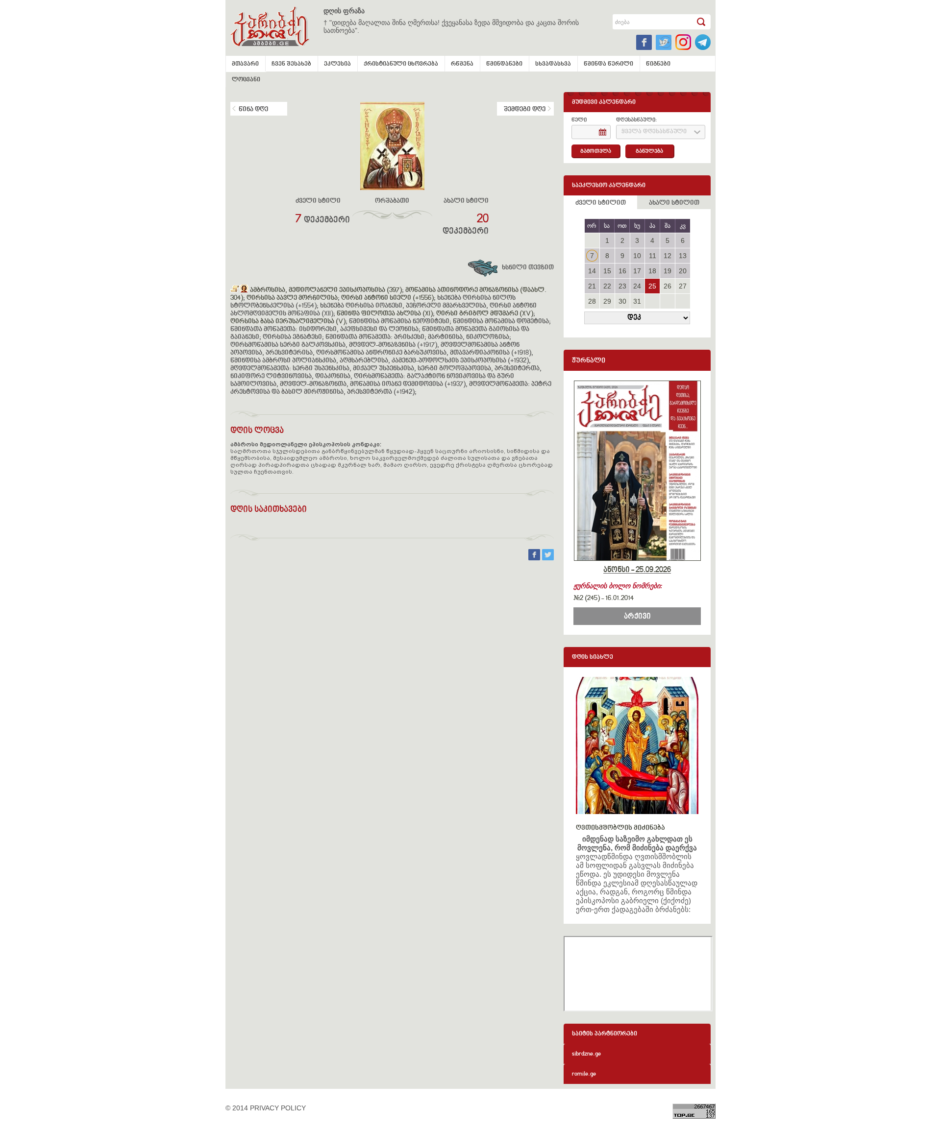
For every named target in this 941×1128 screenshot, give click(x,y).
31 (637, 301)
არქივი (637, 616)
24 (637, 286)
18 (652, 271)
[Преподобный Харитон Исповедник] (235, 290)
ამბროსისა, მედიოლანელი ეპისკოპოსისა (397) (326, 290)
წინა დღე (253, 110)
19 (667, 271)
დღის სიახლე (592, 657)
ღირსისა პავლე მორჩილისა (292, 298)
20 (683, 271)
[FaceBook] (535, 558)
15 (607, 271)
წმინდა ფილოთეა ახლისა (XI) (385, 314)
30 (622, 301)
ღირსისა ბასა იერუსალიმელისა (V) (288, 322)
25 (652, 286)
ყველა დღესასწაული (654, 132)
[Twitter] (548, 558)
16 (622, 271)
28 (592, 301)
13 (683, 256)
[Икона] (244, 290)
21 (592, 286)
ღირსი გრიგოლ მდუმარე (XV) (484, 314)
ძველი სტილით (600, 203)
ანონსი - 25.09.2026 (637, 570)
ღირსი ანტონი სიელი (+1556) (387, 298)
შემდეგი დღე (524, 110)
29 (607, 301)
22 (607, 286)
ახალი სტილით (674, 203)
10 (637, 256)
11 (652, 256)
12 (667, 256)
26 (667, 286)
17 (637, 271)
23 (622, 286)
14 (592, 271)
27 (683, 286)
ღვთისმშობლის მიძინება (620, 828)
